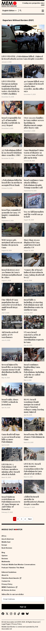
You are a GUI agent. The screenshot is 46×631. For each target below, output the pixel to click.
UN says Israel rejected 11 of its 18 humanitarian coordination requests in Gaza (34, 337)
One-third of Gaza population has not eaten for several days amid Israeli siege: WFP (12, 304)
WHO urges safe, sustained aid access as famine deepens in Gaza (12, 244)
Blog (3, 552)
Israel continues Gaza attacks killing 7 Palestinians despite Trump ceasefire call (33, 184)
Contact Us (6, 581)
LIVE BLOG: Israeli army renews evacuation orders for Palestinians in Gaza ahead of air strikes (33, 469)
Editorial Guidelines (9, 572)
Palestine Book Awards (10, 578)
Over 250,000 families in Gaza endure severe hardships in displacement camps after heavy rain (34, 123)
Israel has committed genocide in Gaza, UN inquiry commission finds (11, 214)
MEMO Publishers (8, 587)
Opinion (4, 555)
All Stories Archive (9, 590)
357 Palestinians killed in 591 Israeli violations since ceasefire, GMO (12, 153)
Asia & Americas (8, 539)
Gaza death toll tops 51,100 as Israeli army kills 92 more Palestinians (11, 438)
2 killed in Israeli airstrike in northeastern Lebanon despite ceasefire (34, 500)
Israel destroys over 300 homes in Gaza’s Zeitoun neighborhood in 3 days (12, 274)
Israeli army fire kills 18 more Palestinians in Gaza (34, 437)
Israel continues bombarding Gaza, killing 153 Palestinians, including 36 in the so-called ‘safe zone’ (34, 370)
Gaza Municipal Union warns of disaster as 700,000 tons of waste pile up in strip (34, 154)
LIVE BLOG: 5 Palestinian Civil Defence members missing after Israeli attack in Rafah (11, 469)
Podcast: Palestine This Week (13, 567)
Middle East (6, 542)
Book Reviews (7, 548)
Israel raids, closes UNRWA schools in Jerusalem (10, 402)
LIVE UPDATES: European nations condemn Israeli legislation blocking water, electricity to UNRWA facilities (10, 87)
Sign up (23, 607)
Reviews (5, 558)
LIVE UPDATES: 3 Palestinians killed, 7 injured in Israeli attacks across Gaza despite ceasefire (22, 57)
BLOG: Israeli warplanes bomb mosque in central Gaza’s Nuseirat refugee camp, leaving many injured (34, 405)
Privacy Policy (7, 584)
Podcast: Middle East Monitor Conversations (18, 564)
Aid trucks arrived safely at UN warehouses (10, 334)
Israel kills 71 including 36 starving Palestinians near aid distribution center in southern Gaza (33, 304)
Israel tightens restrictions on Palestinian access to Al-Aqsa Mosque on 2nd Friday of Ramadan (11, 503)
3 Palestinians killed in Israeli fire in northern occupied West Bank (12, 182)
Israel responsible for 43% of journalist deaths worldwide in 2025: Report (11, 122)
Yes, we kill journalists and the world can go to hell (34, 214)
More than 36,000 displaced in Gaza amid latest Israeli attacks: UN (32, 244)
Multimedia (6, 561)
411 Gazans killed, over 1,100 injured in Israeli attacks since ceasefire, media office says (34, 86)
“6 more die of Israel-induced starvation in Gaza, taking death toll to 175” (34, 274)
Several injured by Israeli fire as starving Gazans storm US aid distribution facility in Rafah (11, 369)
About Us (5, 575)
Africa (4, 536)
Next (30, 519)
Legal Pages (6, 624)
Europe (4, 545)
